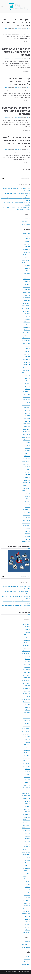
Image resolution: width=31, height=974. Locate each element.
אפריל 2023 (27, 322)
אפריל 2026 (27, 244)
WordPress (26, 971)
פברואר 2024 (26, 297)
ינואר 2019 (27, 456)
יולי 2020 (27, 410)
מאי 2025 (27, 271)
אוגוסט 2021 (26, 375)
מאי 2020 (27, 415)
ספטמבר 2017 (26, 491)
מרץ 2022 (27, 356)
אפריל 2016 (27, 536)
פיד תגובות (27, 961)
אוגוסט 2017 (26, 493)
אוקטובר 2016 (26, 520)
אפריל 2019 (27, 450)
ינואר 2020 (27, 426)
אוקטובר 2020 (26, 402)
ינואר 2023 (27, 330)
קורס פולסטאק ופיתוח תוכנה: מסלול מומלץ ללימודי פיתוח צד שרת (18, 81)
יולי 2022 (27, 346)
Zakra (19, 971)
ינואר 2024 (27, 300)
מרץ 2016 (27, 539)
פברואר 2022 (26, 359)
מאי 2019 (27, 448)
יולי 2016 (27, 528)
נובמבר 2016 (26, 517)
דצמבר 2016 (26, 515)
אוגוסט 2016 (26, 525)
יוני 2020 (27, 413)
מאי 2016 (27, 534)
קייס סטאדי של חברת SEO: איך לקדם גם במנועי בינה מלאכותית (16, 110)
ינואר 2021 (27, 394)
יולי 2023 (27, 314)
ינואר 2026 (27, 252)
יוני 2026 (27, 238)
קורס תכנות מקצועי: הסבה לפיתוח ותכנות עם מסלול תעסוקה (16, 51)
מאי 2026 (27, 241)
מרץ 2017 (27, 507)
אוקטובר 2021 (26, 370)
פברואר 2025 (26, 279)
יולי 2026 (27, 236)
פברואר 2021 (26, 391)
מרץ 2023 (27, 324)
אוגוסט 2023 (26, 311)
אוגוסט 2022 (26, 343)
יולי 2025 (27, 265)
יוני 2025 (27, 268)
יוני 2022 (27, 348)
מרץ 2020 (27, 421)
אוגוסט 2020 (26, 407)
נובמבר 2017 (26, 485)
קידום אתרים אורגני (25, 221)
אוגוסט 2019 (26, 440)
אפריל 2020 (27, 418)
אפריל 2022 (27, 354)
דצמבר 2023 (26, 303)
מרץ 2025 (27, 276)
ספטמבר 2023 (26, 308)
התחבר (28, 956)
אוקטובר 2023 (26, 306)
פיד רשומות (27, 959)
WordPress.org (26, 964)
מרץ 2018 (27, 474)
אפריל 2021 (27, 386)
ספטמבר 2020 (26, 405)
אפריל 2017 (27, 504)
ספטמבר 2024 (26, 289)
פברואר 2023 (26, 327)
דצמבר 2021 (26, 364)
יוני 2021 (27, 381)
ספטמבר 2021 (26, 373)
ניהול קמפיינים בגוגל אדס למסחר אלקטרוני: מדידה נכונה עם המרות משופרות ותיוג (16, 208)
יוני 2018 (27, 466)
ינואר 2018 (27, 480)
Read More (27, 41)
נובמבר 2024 (26, 287)
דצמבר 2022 (26, 332)
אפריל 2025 (27, 273)
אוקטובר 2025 (26, 260)
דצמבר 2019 (26, 429)
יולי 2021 (27, 378)
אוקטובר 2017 (26, 488)
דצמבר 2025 (26, 255)
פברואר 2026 (26, 249)
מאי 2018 (27, 469)
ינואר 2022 (27, 362)
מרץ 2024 (27, 295)
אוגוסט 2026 (26, 233)
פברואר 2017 (26, 509)
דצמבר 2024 (26, 284)
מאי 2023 (27, 319)
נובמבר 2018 (26, 458)
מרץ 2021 (27, 389)
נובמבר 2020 (26, 399)
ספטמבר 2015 (26, 542)
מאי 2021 (27, 383)
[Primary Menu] (2, 7)
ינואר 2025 (27, 281)
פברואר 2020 (26, 424)
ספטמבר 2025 (26, 263)
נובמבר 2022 (26, 335)
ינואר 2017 (27, 512)
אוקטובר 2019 (26, 434)
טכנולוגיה (7, 28)
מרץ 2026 (27, 246)
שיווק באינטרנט (26, 224)
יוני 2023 (27, 316)
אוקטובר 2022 (26, 338)
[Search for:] (15, 178)
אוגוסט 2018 (26, 464)
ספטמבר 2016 (26, 523)
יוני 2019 (27, 445)
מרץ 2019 (27, 453)
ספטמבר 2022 (26, 340)
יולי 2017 (27, 496)
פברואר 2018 (26, 477)
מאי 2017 (27, 501)
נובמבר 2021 (26, 367)
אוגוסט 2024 (26, 292)
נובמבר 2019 (26, 432)
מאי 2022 (27, 351)
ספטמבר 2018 (26, 461)
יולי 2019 (27, 442)
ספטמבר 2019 (26, 437)
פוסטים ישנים (25, 169)
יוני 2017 (28, 499)
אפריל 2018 (27, 472)
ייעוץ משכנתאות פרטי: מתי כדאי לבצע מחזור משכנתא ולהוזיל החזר (16, 22)
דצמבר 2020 (26, 397)
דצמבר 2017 (26, 483)
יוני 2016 (27, 531)
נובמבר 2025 (26, 257)
